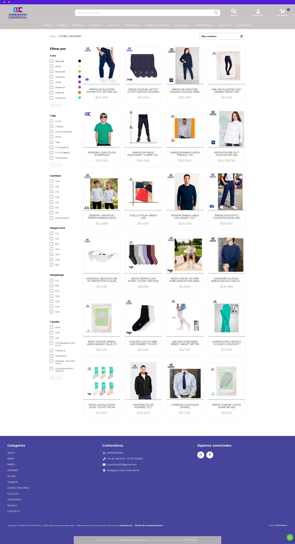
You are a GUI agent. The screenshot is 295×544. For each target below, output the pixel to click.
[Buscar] (216, 12)
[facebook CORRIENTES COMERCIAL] (9, 2)
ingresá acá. (126, 525)
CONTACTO (244, 25)
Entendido (191, 540)
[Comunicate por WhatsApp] (290, 537)
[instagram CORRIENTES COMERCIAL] (4, 2)
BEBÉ (62, 25)
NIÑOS (77, 25)
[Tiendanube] (278, 525)
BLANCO (224, 25)
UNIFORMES (203, 25)
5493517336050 (115, 452)
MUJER (113, 25)
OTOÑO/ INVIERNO (157, 25)
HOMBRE (95, 25)
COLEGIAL (181, 25)
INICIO (48, 25)
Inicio (53, 36)
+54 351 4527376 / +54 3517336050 (125, 458)
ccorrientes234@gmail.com (121, 464)
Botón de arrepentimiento (149, 525)
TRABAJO (131, 25)
